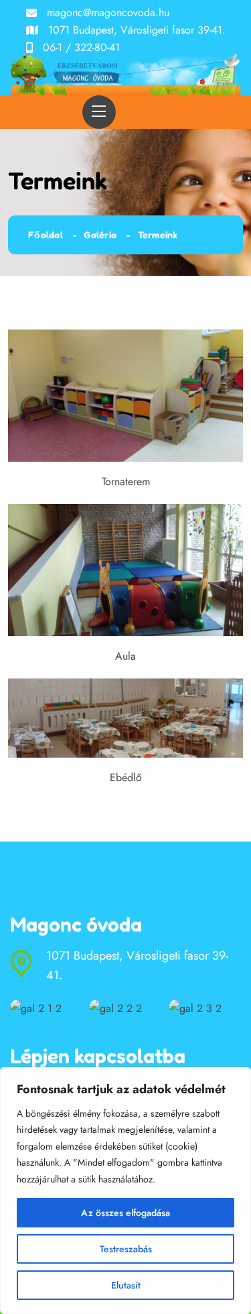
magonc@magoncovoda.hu (108, 12)
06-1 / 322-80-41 (81, 47)
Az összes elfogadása (125, 1212)
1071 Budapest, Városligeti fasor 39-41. (137, 30)
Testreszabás (126, 1249)
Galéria (100, 234)
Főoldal (45, 234)
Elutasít (126, 1285)
